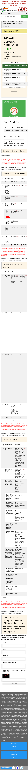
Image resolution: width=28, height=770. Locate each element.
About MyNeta (14, 743)
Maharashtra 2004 (12, 21)
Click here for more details (15, 87)
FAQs (14, 757)
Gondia (21, 21)
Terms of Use (14, 754)
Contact (14, 751)
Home (2, 13)
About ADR (14, 746)
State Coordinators (14, 749)
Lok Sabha (9, 13)
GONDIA (5, 23)
